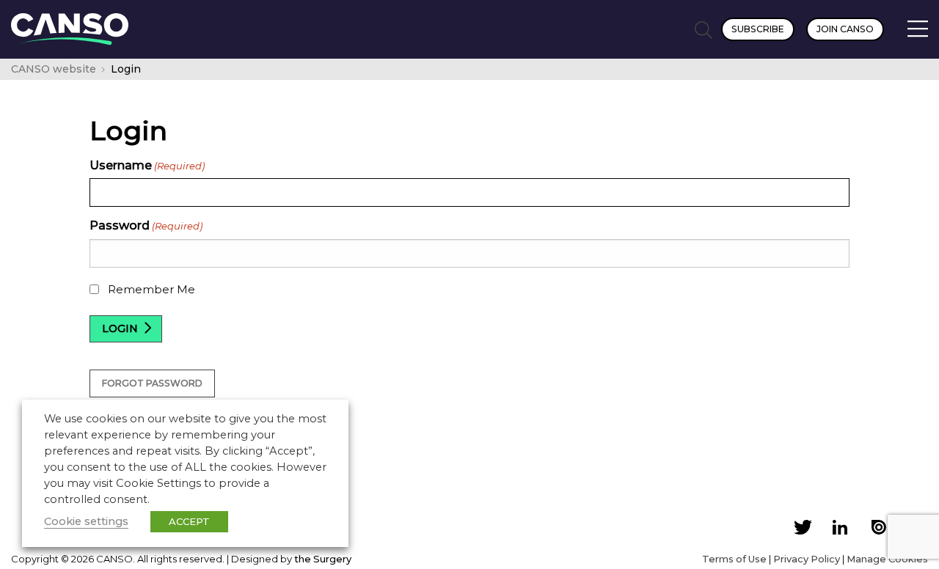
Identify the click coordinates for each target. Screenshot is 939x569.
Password (145, 225)
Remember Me (151, 289)
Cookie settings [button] (86, 521)
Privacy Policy (806, 559)
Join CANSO (845, 28)
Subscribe (757, 28)
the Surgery (322, 559)
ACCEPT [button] (189, 521)
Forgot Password (152, 383)
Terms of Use (734, 559)
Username (147, 165)
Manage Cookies (887, 559)
